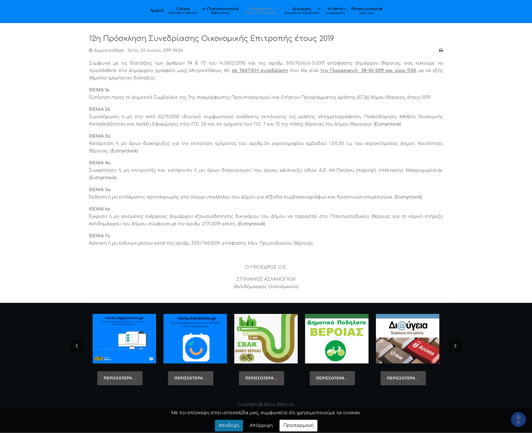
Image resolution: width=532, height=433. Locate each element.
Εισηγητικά (387, 124)
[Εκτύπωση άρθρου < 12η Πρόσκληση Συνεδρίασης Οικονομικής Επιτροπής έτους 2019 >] (441, 50)
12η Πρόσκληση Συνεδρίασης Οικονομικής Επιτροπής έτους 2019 (211, 38)
